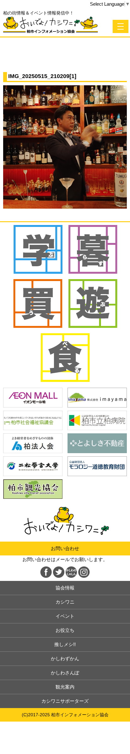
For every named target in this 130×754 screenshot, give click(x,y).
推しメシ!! (65, 644)
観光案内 (65, 686)
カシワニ (65, 602)
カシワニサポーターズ (65, 701)
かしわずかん (65, 658)
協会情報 (65, 587)
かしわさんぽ (65, 672)
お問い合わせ (65, 548)
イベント (65, 616)
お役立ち (65, 630)
